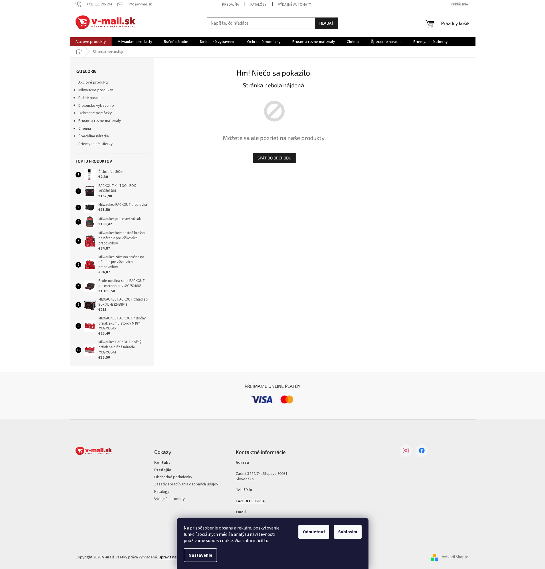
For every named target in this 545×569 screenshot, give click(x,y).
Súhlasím (347, 532)
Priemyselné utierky (95, 144)
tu (266, 541)
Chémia (84, 128)
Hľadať (326, 23)
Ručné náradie (90, 98)
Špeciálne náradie (93, 136)
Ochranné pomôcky (95, 113)
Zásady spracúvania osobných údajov (186, 484)
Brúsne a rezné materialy (99, 121)
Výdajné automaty (294, 4)
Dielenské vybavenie (96, 105)
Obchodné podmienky (173, 477)
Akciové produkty (93, 82)
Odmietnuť (314, 532)
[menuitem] (91, 41)
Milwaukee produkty (95, 90)
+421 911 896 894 (250, 501)
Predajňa (230, 4)
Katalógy (258, 4)
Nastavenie (200, 555)
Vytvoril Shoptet (456, 557)
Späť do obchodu (274, 157)
